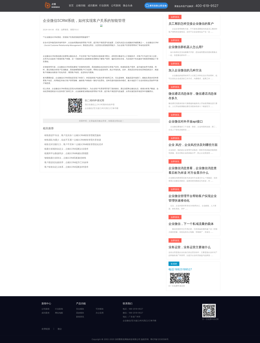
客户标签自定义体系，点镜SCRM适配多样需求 (66, 167)
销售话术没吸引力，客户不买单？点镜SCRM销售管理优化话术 (73, 144)
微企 (60, 328)
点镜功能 (80, 5)
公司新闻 (116, 5)
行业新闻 (104, 5)
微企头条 (128, 5)
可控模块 (100, 309)
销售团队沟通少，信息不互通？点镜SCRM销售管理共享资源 (72, 139)
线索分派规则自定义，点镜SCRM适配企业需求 (66, 148)
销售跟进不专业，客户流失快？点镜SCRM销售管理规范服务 (72, 135)
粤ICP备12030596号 (159, 339)
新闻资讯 (80, 316)
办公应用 (100, 313)
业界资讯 (64, 29)
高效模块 (80, 313)
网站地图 (59, 313)
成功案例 (92, 5)
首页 (71, 5)
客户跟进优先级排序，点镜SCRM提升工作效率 (66, 162)
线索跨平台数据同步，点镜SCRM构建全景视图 (66, 153)
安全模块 (80, 309)
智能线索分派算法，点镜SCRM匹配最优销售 (65, 158)
